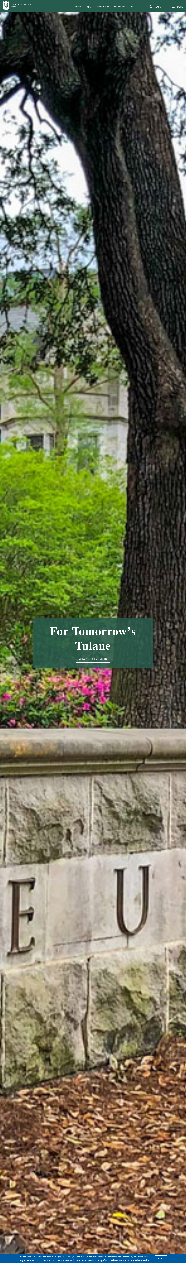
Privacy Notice (118, 1260)
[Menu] (173, 6)
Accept (161, 1258)
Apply (88, 6)
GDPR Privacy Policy (138, 1260)
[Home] (18, 5)
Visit (132, 6)
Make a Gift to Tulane (93, 658)
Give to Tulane (102, 6)
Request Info (119, 6)
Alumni (78, 6)
